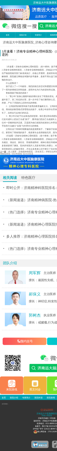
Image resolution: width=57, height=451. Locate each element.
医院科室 (38, 398)
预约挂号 (26, 341)
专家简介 (38, 35)
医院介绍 (22, 35)
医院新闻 (51, 398)
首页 (7, 35)
